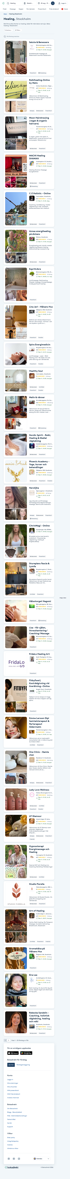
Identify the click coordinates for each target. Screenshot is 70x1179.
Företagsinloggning (23, 1065)
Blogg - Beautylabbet (14, 1112)
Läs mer (11, 1065)
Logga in (10, 1079)
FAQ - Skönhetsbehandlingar (17, 1116)
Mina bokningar (12, 1083)
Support (10, 1127)
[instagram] (8, 1158)
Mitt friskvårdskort (13, 1094)
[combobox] (14, 3)
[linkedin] (13, 1158)
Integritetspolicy (13, 1141)
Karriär (9, 1123)
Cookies (10, 1145)
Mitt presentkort (13, 1090)
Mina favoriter (12, 1087)
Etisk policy (11, 1137)
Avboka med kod (13, 1098)
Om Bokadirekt (12, 1108)
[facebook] (19, 1158)
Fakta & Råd (11, 1119)
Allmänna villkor (12, 1148)
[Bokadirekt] (3, 3)
